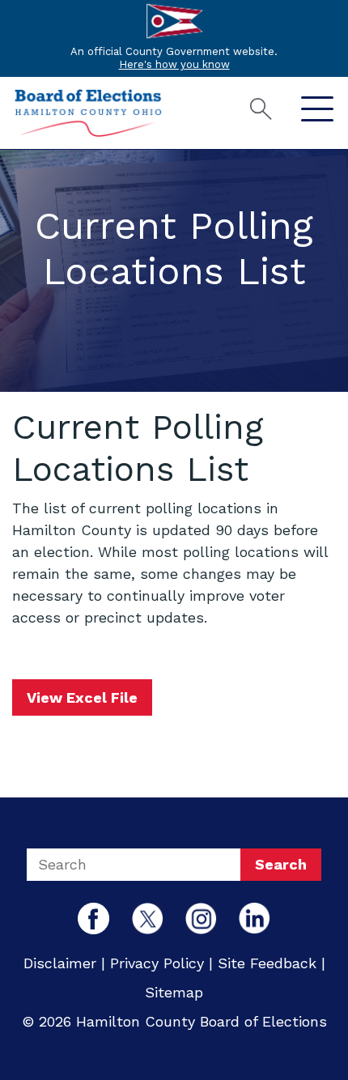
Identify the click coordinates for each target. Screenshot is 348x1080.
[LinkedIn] (254, 916)
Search (281, 864)
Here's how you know (174, 64)
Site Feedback (267, 963)
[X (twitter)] (147, 916)
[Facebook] (93, 916)
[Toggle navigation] (317, 109)
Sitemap (174, 992)
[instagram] (201, 916)
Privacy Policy (157, 963)
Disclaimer (59, 963)
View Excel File (82, 697)
